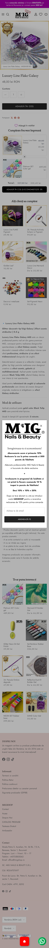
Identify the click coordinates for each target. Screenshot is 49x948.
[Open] (24, 941)
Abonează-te (24, 519)
